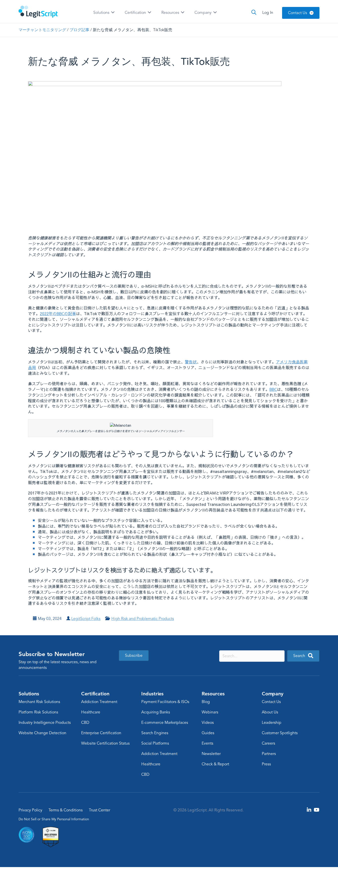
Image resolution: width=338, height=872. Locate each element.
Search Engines (154, 733)
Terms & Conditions (65, 810)
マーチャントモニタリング (42, 29)
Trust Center (99, 810)
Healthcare (90, 712)
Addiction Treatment (99, 701)
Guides (208, 733)
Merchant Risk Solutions (39, 701)
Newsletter (211, 753)
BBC (273, 389)
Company (203, 12)
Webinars (210, 712)
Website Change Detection (42, 733)
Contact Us (271, 701)
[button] (303, 656)
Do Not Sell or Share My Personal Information (54, 819)
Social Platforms (155, 743)
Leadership (271, 722)
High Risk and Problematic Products (142, 618)
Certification (136, 12)
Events (207, 743)
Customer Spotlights (280, 733)
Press (266, 764)
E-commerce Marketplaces (164, 722)
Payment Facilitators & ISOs (165, 701)
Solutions (101, 12)
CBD (85, 722)
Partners (269, 753)
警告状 (191, 361)
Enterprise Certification (101, 733)
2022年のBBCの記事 (58, 313)
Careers (268, 743)
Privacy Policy (30, 810)
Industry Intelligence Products (45, 722)
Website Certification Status (105, 743)
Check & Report (215, 764)
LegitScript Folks (85, 618)
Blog (206, 701)
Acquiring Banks (155, 712)
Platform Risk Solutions (38, 712)
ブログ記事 (79, 29)
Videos (208, 722)
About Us (270, 712)
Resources (170, 12)
